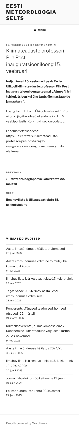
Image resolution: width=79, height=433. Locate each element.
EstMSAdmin (45, 45)
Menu (42, 30)
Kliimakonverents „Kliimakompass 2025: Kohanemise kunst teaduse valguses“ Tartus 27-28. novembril (38, 331)
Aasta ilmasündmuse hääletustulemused (35, 249)
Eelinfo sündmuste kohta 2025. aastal (33, 391)
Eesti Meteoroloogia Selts (31, 12)
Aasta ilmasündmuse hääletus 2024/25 (34, 348)
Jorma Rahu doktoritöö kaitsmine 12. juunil (36, 378)
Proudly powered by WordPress (26, 423)
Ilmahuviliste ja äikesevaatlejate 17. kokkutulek (39, 278)
